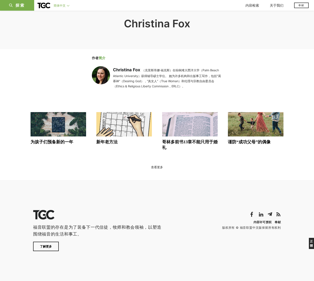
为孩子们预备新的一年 (52, 141)
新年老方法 (107, 141)
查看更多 (157, 167)
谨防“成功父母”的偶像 (249, 141)
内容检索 (252, 5)
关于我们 (276, 5)
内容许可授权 (263, 222)
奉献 (301, 5)
